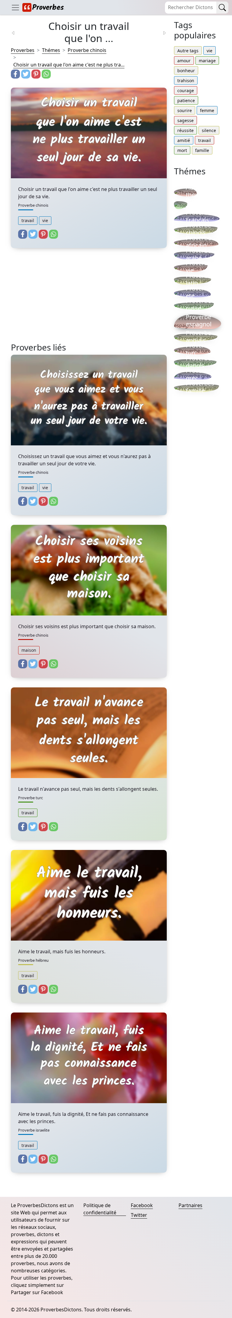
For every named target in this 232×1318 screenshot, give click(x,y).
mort (182, 150)
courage (185, 90)
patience (186, 100)
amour (184, 60)
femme (207, 110)
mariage (207, 60)
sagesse (185, 120)
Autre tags (187, 50)
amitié (183, 140)
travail (27, 220)
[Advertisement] (89, 300)
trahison (185, 80)
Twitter (139, 1215)
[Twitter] (25, 74)
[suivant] (161, 32)
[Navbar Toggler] (15, 7)
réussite (185, 130)
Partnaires (190, 1205)
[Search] (222, 8)
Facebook (142, 1205)
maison (28, 650)
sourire (184, 110)
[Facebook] (15, 74)
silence (209, 130)
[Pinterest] (35, 74)
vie (45, 220)
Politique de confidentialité (99, 1209)
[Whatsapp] (46, 74)
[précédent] (17, 32)
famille (202, 150)
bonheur (186, 70)
